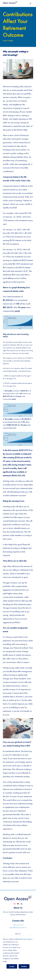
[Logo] (10, 2)
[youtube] (18, 903)
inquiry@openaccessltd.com (18, 928)
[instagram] (14, 903)
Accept (11, 966)
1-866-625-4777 (18, 925)
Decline (24, 966)
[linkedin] (21, 903)
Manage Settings (26, 939)
